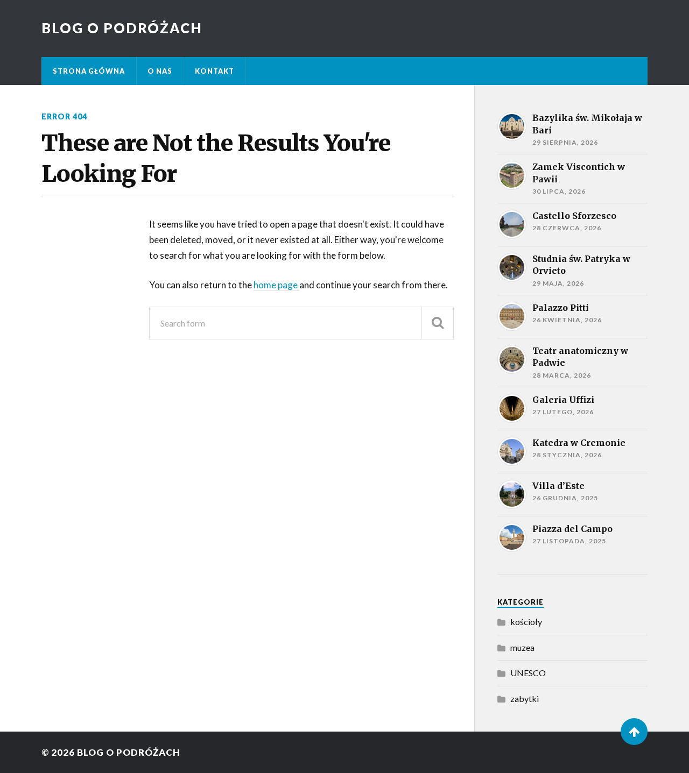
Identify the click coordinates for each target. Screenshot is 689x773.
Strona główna (89, 71)
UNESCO (528, 673)
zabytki (524, 698)
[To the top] (634, 731)
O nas (159, 71)
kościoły (526, 621)
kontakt (214, 71)
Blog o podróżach (121, 28)
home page (276, 284)
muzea (522, 647)
